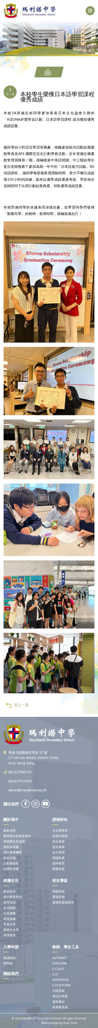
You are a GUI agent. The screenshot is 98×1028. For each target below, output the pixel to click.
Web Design (50, 1023)
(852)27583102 (19, 772)
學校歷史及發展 (14, 841)
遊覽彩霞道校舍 (63, 902)
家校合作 (9, 891)
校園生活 (11, 880)
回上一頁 (21, 704)
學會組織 (9, 919)
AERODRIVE (60, 980)
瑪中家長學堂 (12, 897)
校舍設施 (9, 858)
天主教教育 (60, 830)
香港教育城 (60, 1007)
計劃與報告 (11, 863)
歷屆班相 (58, 897)
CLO (55, 974)
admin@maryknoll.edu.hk (27, 790)
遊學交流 (9, 902)
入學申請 (11, 946)
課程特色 (60, 819)
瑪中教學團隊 (12, 852)
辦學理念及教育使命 (17, 836)
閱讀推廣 (58, 858)
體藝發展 (58, 869)
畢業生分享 (11, 930)
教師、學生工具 (65, 946)
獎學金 (8, 963)
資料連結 (58, 1001)
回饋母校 (58, 891)
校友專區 (60, 880)
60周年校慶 (11, 869)
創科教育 (58, 863)
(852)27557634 (19, 781)
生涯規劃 (9, 908)
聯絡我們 (11, 973)
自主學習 (58, 852)
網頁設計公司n (31, 1023)
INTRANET (60, 958)
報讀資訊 (9, 958)
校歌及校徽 (11, 847)
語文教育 (58, 841)
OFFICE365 (59, 963)
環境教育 (9, 935)
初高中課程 (60, 836)
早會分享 (9, 924)
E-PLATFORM (61, 985)
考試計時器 (60, 996)
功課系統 (58, 990)
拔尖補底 (58, 847)
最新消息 (9, 830)
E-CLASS (58, 969)
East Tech (71, 1023)
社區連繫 (9, 913)
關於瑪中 (11, 819)
